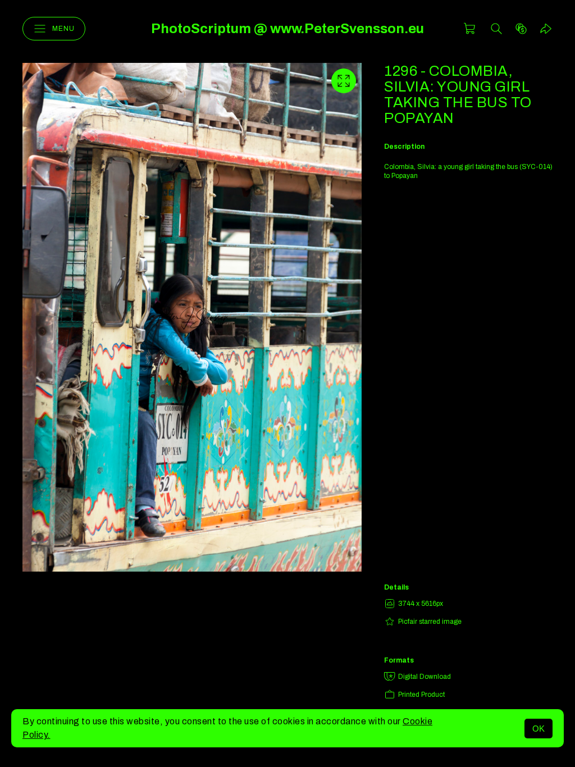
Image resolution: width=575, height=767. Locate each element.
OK (538, 728)
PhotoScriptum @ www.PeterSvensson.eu (287, 28)
